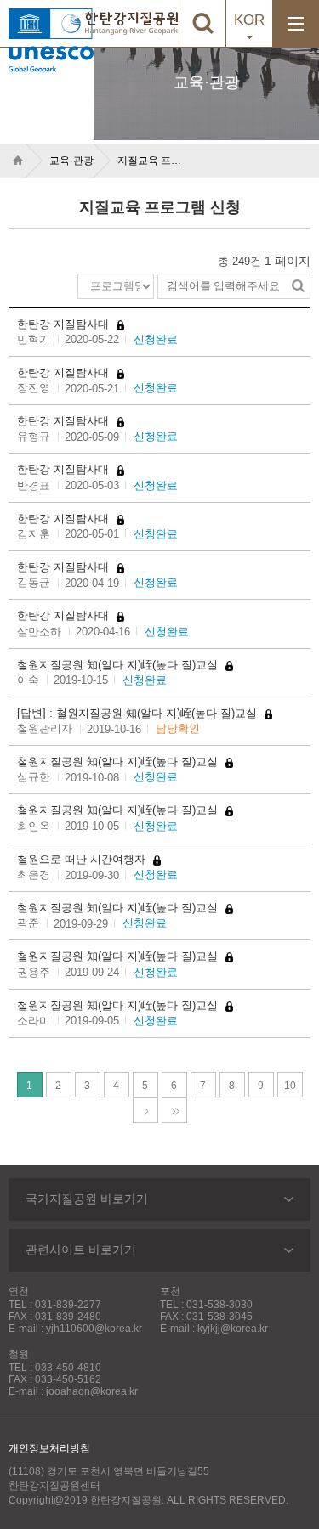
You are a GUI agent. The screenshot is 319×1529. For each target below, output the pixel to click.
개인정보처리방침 (49, 1448)
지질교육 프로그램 (152, 160)
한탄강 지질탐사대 (64, 324)
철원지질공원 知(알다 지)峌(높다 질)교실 (119, 664)
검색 (297, 286)
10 (293, 1088)
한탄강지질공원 (131, 23)
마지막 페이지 (174, 1110)
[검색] (202, 23)
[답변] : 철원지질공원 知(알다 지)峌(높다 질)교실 (138, 713)
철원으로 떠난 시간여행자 (83, 859)
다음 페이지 (145, 1110)
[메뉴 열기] (295, 23)
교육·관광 (71, 160)
